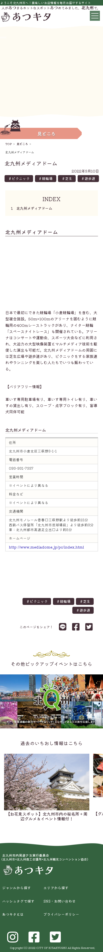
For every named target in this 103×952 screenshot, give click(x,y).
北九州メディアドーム (32, 208)
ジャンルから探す (16, 888)
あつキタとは (13, 914)
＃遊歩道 (88, 178)
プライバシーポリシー (61, 914)
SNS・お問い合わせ (59, 901)
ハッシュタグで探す (18, 901)
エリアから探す (56, 888)
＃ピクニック (19, 178)
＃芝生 (67, 178)
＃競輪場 (45, 178)
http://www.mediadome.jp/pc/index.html (46, 546)
